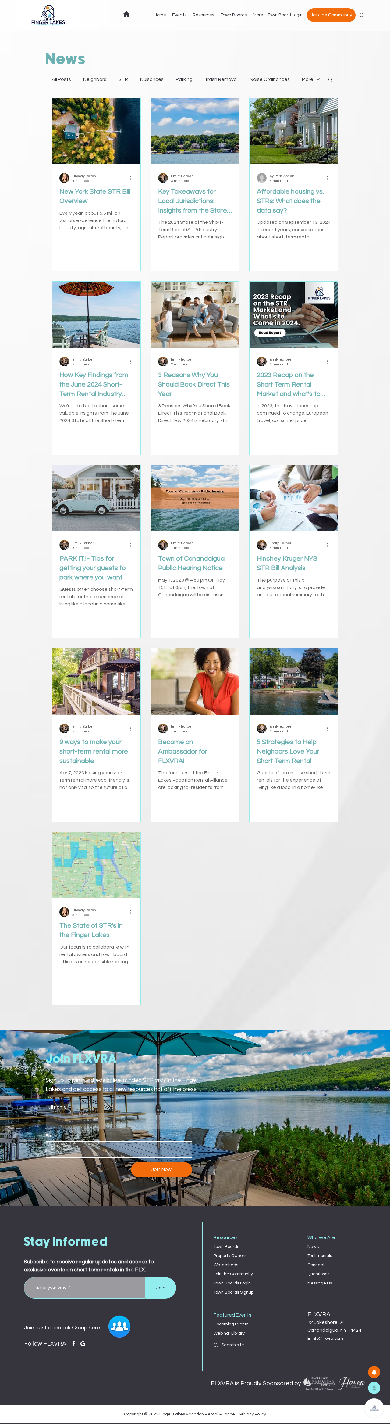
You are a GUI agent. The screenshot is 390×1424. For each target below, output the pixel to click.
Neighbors (94, 79)
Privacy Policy (252, 1414)
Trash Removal (221, 79)
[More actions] (132, 178)
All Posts (61, 79)
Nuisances (152, 79)
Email (51, 1135)
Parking (184, 79)
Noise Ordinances (270, 79)
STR (123, 79)
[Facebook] (73, 1343)
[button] (330, 80)
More (307, 79)
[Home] (126, 14)
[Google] (82, 1343)
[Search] (362, 15)
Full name (56, 1107)
